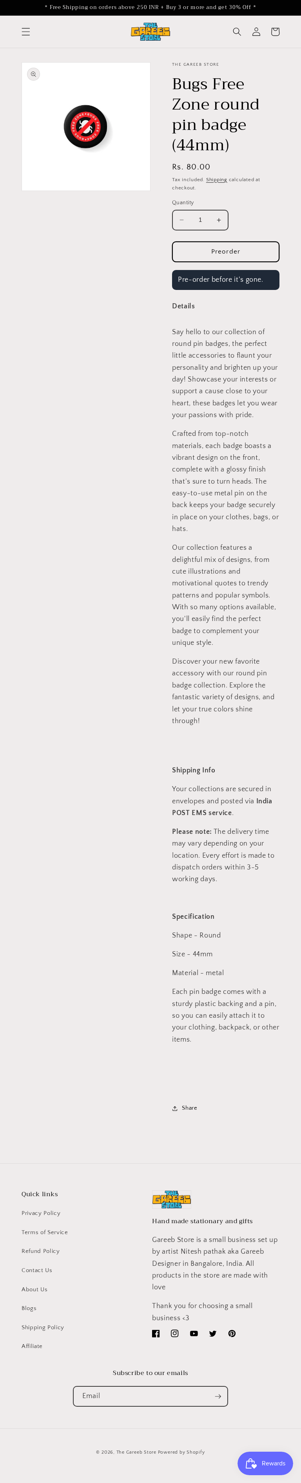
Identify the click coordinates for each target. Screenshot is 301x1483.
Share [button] (189, 1108)
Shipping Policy (43, 1327)
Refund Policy (41, 1251)
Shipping (216, 179)
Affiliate (32, 1346)
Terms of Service (45, 1232)
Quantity (183, 203)
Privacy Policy (41, 1213)
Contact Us (37, 1270)
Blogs (29, 1308)
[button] (25, 31)
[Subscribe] (218, 1396)
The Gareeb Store (136, 1452)
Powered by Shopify (181, 1452)
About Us (34, 1289)
